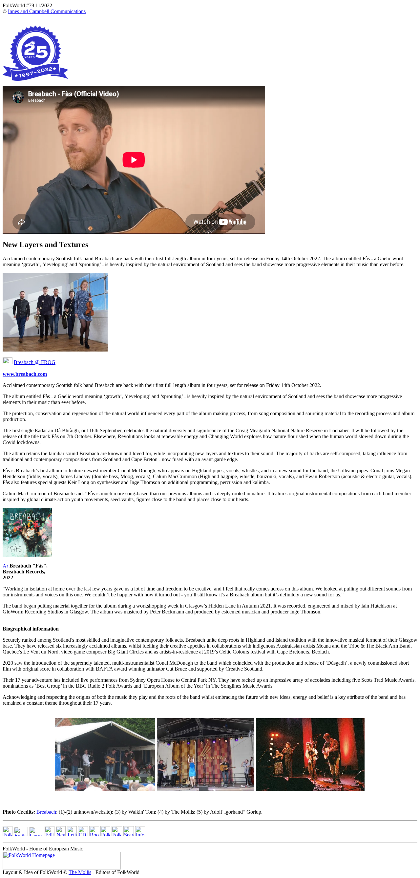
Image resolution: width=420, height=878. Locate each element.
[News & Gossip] (61, 834)
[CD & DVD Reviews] (83, 834)
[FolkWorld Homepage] (7, 834)
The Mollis (80, 872)
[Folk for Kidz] (105, 834)
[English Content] (21, 834)
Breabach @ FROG (34, 362)
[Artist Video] (7, 362)
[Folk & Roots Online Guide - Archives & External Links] (117, 834)
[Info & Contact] (140, 834)
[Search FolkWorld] (128, 834)
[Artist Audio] (5, 565)
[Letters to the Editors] (72, 834)
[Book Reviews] (94, 834)
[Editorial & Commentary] (49, 834)
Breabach (46, 812)
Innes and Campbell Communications (47, 11)
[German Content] (36, 834)
